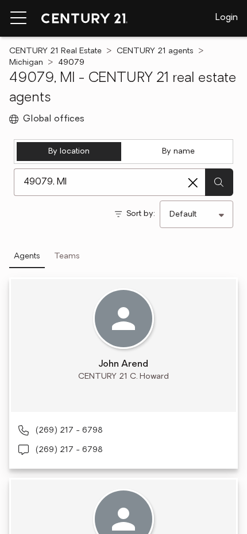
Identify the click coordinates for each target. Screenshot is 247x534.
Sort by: (140, 214)
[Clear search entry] (193, 183)
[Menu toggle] (18, 18)
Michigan (26, 62)
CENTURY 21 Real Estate (55, 51)
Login (226, 17)
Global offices (53, 119)
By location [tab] (69, 151)
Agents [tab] (27, 256)
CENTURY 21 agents (155, 51)
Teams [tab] (67, 256)
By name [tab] (178, 151)
